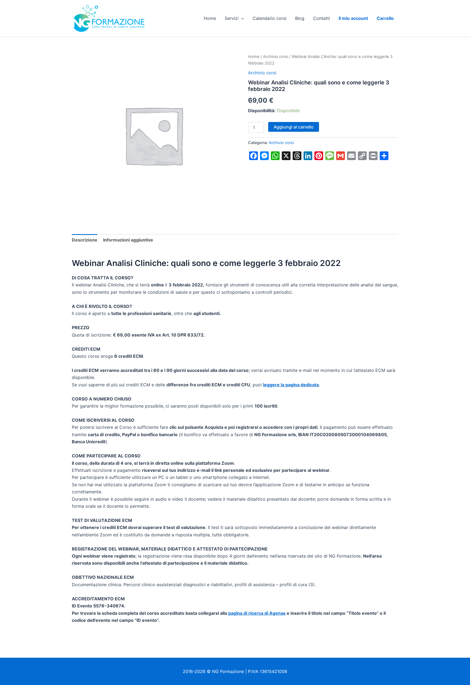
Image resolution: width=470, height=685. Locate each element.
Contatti (321, 18)
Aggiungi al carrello (294, 127)
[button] (241, 18)
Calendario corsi (269, 18)
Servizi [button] (232, 18)
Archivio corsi (275, 56)
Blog (299, 18)
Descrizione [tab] (84, 240)
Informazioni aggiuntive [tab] (128, 240)
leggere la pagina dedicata (291, 384)
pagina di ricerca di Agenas (257, 613)
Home (210, 18)
